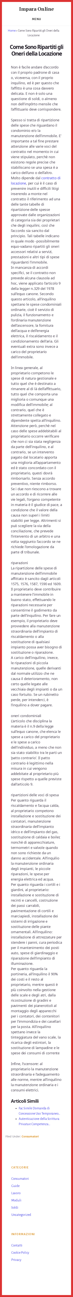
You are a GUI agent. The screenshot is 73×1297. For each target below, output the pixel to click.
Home (12, 30)
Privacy (16, 1260)
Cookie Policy (20, 1252)
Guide (15, 1186)
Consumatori (30, 1136)
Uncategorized (21, 1215)
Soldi (14, 1207)
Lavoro (16, 1193)
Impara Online (36, 8)
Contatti (16, 1245)
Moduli (16, 1200)
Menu (36, 19)
